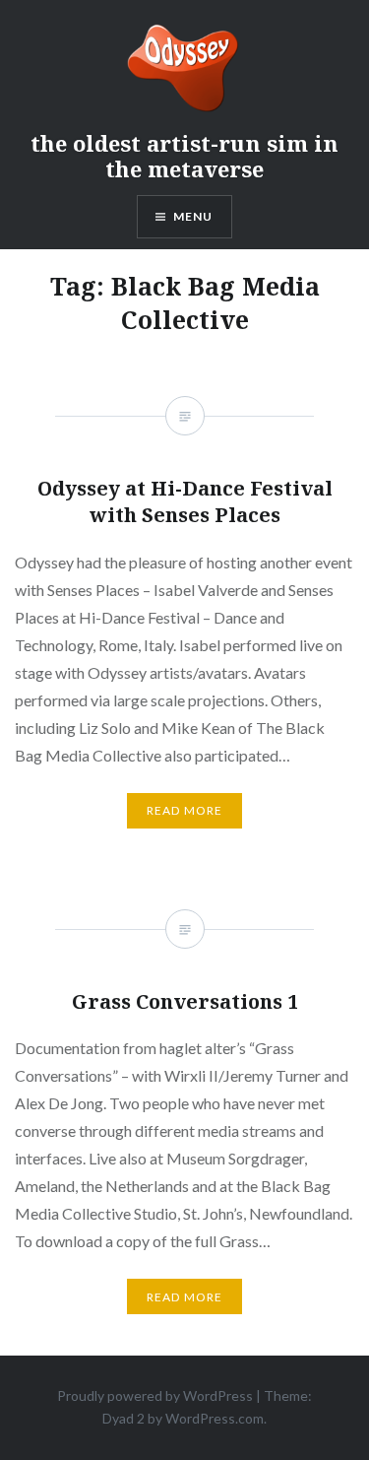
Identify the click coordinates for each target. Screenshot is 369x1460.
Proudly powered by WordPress (155, 1395)
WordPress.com (214, 1418)
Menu (193, 216)
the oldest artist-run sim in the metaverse (184, 155)
